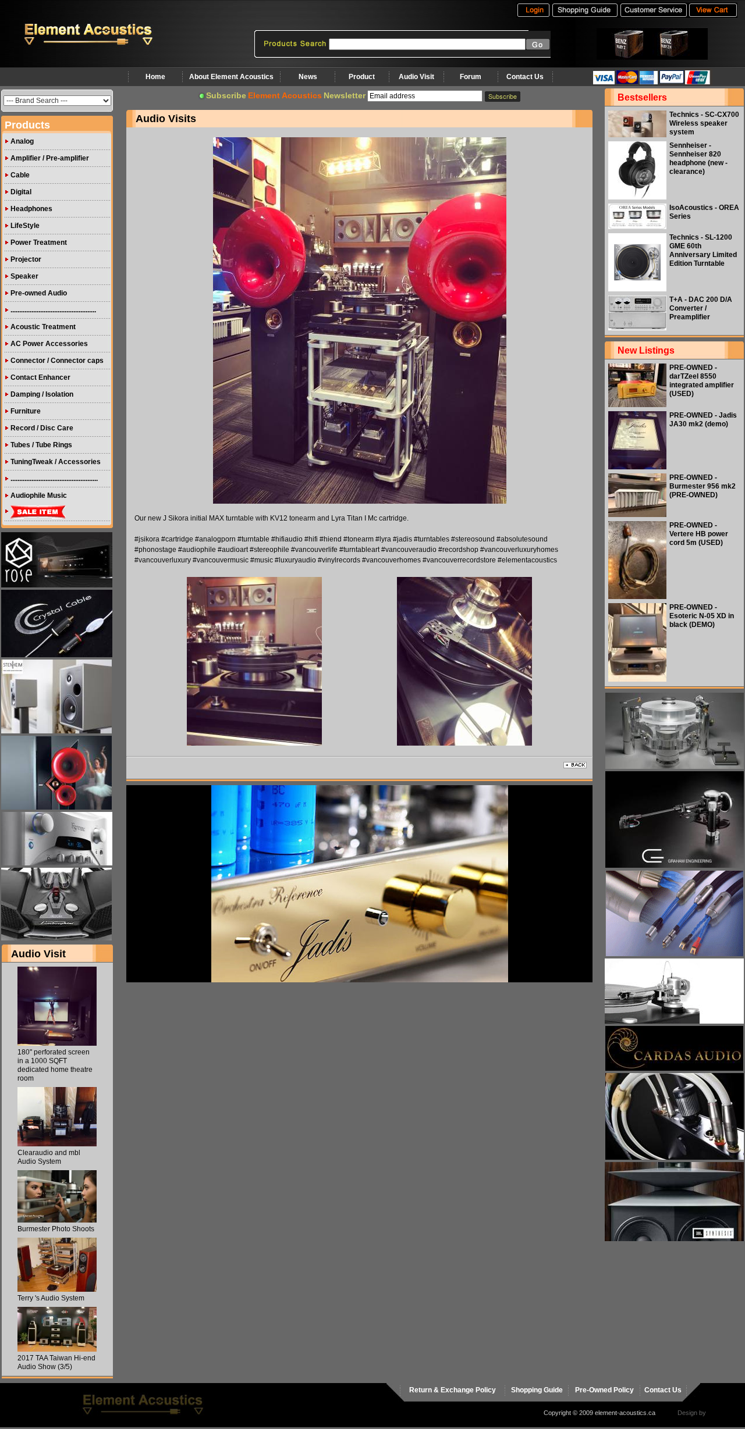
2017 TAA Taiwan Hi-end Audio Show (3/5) (56, 1362)
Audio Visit (416, 77)
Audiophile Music (38, 495)
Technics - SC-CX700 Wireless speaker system (704, 123)
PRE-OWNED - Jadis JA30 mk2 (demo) (703, 419)
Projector (25, 259)
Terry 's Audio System (50, 1298)
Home (155, 77)
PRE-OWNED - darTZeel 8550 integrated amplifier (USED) (701, 381)
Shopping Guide (537, 1390)
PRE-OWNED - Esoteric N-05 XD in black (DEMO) (701, 616)
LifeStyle (25, 226)
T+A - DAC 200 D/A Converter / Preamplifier (700, 308)
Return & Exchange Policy (452, 1390)
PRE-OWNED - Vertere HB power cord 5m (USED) (698, 534)
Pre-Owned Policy (604, 1390)
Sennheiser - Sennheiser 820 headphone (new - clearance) (698, 158)
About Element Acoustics (231, 77)
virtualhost (722, 1412)
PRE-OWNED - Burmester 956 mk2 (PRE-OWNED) (702, 486)
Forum (470, 77)
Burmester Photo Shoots (55, 1229)
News (308, 77)
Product (362, 77)
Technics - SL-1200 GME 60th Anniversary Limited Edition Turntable (703, 250)
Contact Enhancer (40, 377)
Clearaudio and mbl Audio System (48, 1157)
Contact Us (525, 77)
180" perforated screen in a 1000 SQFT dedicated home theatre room (55, 1065)
